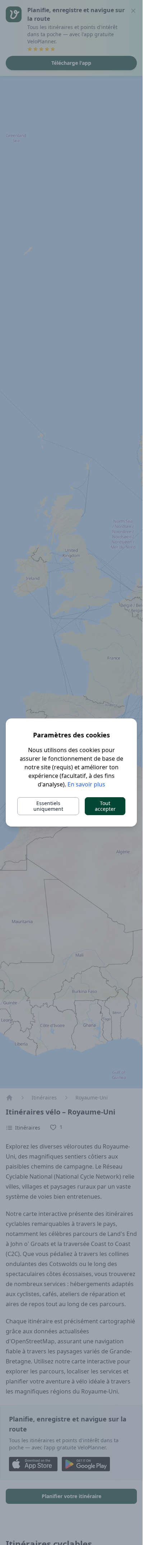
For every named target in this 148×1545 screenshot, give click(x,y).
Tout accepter (105, 806)
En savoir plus (86, 784)
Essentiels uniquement (48, 806)
